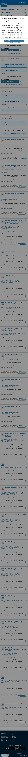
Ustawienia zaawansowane (13, 42)
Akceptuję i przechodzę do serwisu (14, 40)
